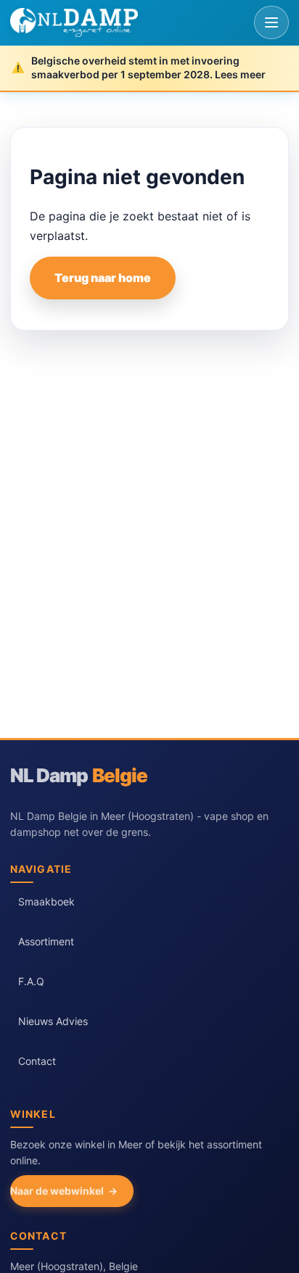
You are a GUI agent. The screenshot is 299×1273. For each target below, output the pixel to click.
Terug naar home (102, 277)
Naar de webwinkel (57, 1191)
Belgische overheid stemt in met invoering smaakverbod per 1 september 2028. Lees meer (148, 67)
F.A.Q (31, 981)
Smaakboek (46, 901)
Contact (37, 1061)
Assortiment (46, 941)
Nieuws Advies (53, 1021)
